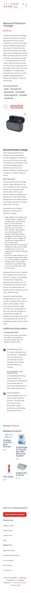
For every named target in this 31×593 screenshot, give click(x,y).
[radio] (6, 89)
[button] (24, 114)
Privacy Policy (15, 585)
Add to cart (16, 107)
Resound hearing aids (15, 160)
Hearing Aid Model (10, 86)
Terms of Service (19, 583)
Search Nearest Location (14, 514)
